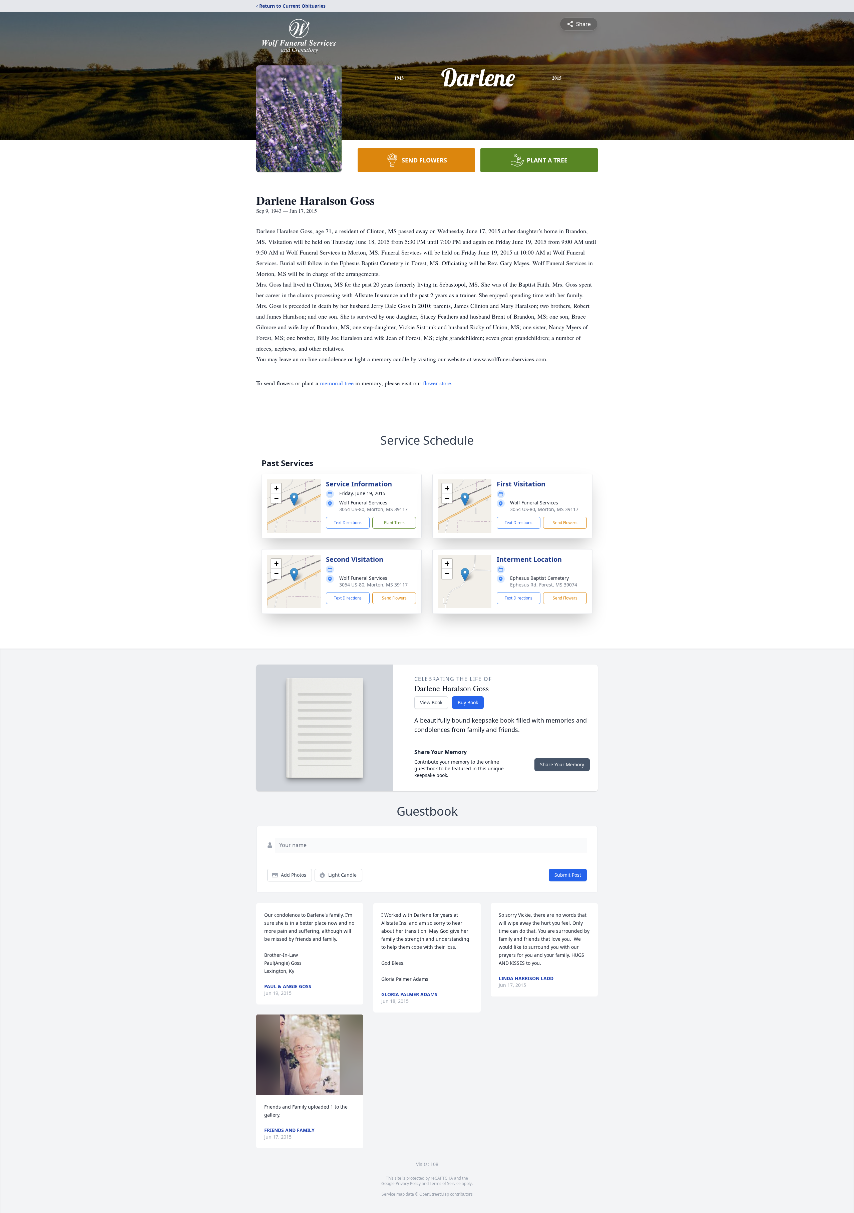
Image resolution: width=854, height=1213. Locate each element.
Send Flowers (565, 522)
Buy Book (468, 702)
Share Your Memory (562, 764)
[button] (294, 499)
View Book (431, 702)
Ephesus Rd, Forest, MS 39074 (543, 584)
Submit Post (567, 875)
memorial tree (337, 383)
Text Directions (348, 522)
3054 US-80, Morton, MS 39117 (373, 509)
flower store (437, 383)
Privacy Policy (408, 1183)
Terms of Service (445, 1183)
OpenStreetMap (434, 1194)
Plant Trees (394, 522)
